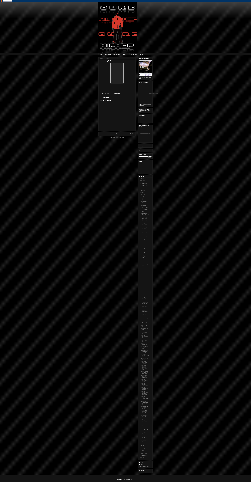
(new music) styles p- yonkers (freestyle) (143, 442)
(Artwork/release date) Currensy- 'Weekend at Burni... (145, 403)
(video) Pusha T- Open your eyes (145, 430)
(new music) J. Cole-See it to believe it (144, 437)
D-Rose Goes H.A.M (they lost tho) (145, 214)
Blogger (132, 479)
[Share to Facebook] (118, 93)
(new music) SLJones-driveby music (144, 384)
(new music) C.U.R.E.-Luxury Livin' (144, 247)
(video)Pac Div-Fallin (144, 259)
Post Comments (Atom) (119, 137)
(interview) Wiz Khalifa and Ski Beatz (144, 276)
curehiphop (145, 141)
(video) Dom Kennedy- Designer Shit (144, 310)
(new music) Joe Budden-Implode (144, 329)
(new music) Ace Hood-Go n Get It (144, 306)
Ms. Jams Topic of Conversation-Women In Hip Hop (144, 263)
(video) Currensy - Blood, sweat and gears (145, 433)
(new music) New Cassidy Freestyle (144, 280)
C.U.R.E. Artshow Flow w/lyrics (144, 326)
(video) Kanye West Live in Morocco (144, 284)
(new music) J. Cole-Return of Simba (144, 292)
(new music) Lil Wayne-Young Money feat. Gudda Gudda (144, 238)
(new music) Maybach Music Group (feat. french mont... (144, 393)
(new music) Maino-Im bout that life (144, 380)
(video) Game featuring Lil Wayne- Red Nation (144, 412)
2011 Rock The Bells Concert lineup (144, 243)
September (143, 188)
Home (101, 54)
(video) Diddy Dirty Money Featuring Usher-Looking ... (144, 219)
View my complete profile (144, 466)
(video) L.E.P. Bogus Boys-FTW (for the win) (144, 255)
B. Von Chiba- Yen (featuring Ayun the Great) (145, 351)
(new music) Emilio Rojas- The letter (144, 362)
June (142, 194)
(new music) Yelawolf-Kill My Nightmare (144, 388)
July (142, 192)
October (143, 187)
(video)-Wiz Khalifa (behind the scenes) (144, 421)
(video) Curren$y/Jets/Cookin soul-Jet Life (144, 233)
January (143, 455)
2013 (141, 178)
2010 (141, 457)
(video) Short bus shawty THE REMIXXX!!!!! (144, 224)
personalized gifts (147, 104)
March (142, 452)
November (143, 185)
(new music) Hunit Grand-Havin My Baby (144, 228)
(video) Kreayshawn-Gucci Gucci (144, 198)
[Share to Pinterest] (119, 93)
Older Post (132, 133)
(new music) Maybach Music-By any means (144, 426)
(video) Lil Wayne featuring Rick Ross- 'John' (144, 372)
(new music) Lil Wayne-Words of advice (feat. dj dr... (144, 417)
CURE (141, 464)
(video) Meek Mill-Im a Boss (144, 319)
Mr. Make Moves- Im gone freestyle (144, 347)
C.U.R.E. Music (116, 54)
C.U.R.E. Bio (125, 54)
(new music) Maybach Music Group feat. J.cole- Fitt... (144, 337)
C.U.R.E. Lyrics (134, 54)
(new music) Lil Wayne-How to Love (144, 202)
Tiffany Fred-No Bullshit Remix (144, 341)
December (143, 183)
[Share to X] (116, 93)
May (142, 196)
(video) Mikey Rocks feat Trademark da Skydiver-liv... (144, 301)
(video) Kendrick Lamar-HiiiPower (144, 210)
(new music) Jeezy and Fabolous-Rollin (144, 206)
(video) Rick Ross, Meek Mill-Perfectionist (145, 268)
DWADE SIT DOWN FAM (144, 344)
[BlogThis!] (115, 93)
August (142, 190)
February (143, 453)
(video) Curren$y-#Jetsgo (144, 359)
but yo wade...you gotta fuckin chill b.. (145, 355)
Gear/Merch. (108, 54)
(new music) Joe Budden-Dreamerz (144, 288)
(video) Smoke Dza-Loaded (144, 314)
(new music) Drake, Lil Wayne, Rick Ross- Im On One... (144, 367)
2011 (141, 182)
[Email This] (114, 93)
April (142, 450)
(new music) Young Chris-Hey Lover (144, 322)
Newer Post (102, 133)
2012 (141, 180)
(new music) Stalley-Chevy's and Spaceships (145, 251)
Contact (142, 54)
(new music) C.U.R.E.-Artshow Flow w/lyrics (144, 398)
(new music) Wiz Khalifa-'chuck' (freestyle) (144, 407)
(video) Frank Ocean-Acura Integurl (144, 272)
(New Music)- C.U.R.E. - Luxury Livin (144, 447)
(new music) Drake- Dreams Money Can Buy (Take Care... (145, 296)
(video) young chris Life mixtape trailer (144, 376)
